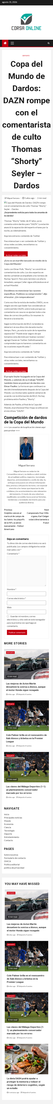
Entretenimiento (11, 837)
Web (9, 607)
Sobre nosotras (11, 854)
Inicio (6, 814)
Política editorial (12, 864)
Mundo (7, 820)
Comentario (13, 553)
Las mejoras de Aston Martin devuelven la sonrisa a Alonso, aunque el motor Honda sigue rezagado (26, 686)
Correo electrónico (16, 598)
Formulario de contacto (15, 858)
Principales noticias (13, 817)
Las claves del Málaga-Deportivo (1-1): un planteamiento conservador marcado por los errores (26, 789)
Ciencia (7, 827)
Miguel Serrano (13, 198)
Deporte (26, 56)
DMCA (7, 861)
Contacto (8, 840)
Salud (10, 1047)
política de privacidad (14, 867)
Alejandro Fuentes (25, 694)
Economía (8, 824)
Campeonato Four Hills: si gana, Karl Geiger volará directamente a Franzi (38, 516)
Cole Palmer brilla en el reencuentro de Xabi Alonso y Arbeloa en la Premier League (26, 738)
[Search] (48, 43)
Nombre (11, 589)
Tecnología (9, 830)
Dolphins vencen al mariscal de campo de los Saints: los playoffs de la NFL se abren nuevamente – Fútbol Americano (14, 519)
